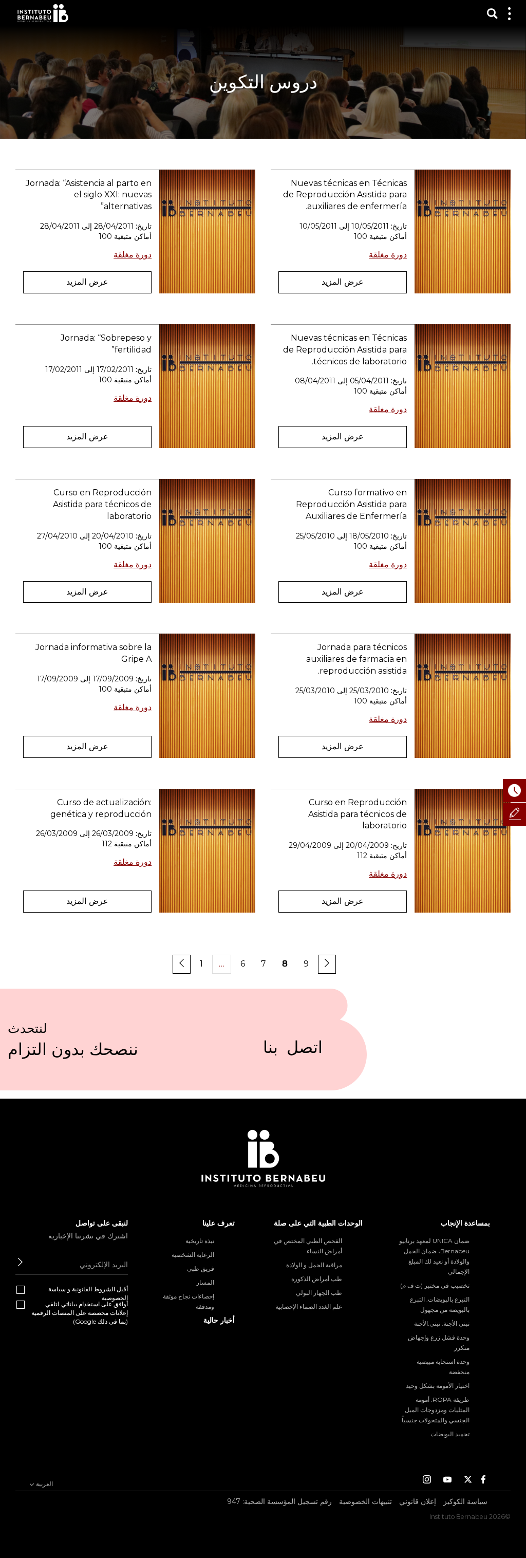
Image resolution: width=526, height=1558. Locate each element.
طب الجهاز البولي (319, 1292)
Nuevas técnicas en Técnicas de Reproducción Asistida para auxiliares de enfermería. (345, 195)
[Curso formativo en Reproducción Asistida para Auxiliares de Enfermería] (463, 541)
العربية (43, 1484)
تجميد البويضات (449, 1434)
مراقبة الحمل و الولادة (314, 1265)
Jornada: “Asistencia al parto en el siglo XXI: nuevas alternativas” (89, 195)
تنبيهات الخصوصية (365, 1501)
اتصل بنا (293, 1051)
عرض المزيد (343, 282)
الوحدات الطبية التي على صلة (318, 1223)
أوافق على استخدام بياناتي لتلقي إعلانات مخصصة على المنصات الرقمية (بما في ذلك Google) (79, 1312)
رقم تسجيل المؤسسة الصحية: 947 (279, 1501)
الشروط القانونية (93, 1289)
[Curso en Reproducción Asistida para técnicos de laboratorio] (207, 541)
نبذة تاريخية (199, 1241)
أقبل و (88, 1293)
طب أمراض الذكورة (316, 1279)
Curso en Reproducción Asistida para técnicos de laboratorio (102, 504)
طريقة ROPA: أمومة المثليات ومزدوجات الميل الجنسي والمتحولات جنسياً (435, 1410)
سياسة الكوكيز (465, 1501)
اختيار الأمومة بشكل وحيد (437, 1385)
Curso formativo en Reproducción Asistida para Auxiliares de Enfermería (351, 504)
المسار (205, 1282)
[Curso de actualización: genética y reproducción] (207, 851)
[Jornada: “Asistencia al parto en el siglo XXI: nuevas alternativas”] (207, 231)
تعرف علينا (218, 1223)
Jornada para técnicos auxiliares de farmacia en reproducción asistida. (356, 659)
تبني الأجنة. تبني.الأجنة (441, 1323)
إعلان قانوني (417, 1501)
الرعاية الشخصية (193, 1254)
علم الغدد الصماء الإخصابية (308, 1306)
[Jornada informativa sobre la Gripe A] (207, 695)
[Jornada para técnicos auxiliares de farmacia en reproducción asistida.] (463, 695)
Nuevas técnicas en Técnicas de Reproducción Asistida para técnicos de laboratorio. (345, 349)
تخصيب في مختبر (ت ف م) (434, 1285)
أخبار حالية (219, 1320)
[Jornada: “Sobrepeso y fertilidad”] (207, 386)
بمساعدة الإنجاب (465, 1223)
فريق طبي (200, 1268)
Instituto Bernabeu (42, 13)
